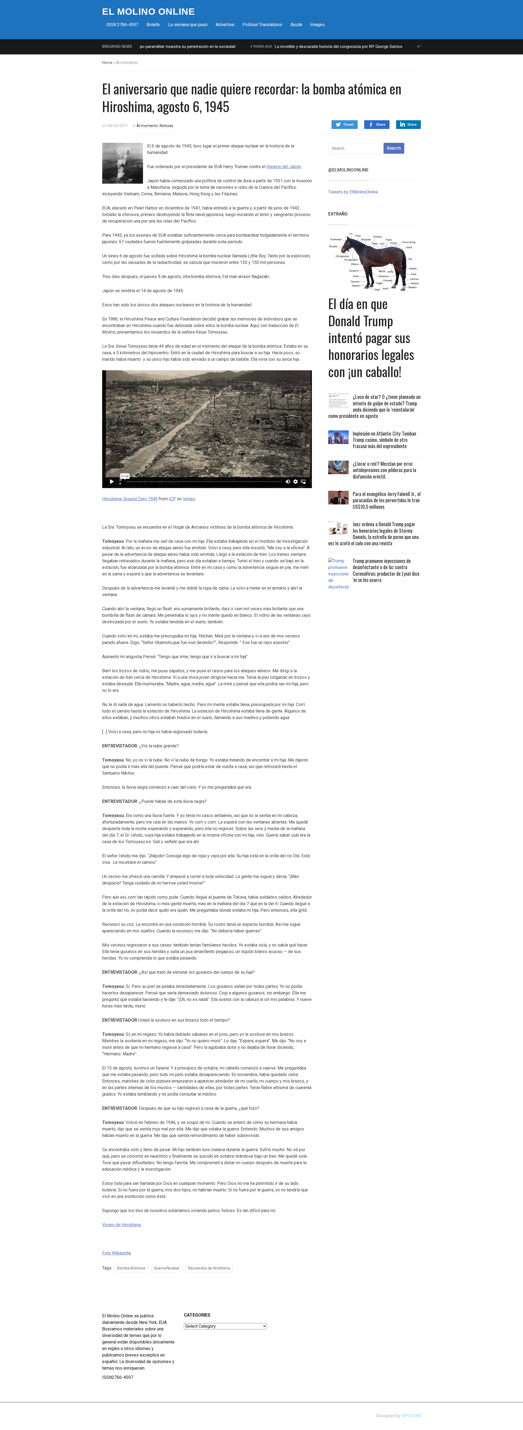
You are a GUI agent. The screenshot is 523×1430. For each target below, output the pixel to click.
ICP (172, 498)
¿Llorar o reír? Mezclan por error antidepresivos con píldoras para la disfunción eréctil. (384, 470)
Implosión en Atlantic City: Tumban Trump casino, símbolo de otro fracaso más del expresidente (384, 440)
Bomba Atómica (131, 1268)
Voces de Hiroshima (121, 1224)
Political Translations (262, 24)
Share (380, 124)
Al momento (147, 126)
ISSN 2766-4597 (122, 24)
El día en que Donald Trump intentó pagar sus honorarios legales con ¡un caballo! (371, 337)
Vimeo (189, 498)
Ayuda (296, 24)
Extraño (338, 214)
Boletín (153, 24)
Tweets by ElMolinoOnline (353, 192)
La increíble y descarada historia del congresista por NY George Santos (312, 46)
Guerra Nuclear (167, 1268)
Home (107, 62)
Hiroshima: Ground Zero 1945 (130, 498)
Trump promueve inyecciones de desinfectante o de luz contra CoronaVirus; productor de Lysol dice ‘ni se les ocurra (386, 570)
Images (317, 24)
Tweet (348, 124)
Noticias (166, 126)
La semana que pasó (188, 24)
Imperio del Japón (283, 166)
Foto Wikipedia (116, 1253)
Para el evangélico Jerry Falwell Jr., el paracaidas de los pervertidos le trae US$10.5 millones (387, 500)
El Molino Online (148, 11)
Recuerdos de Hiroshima (209, 1268)
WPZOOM (411, 1415)
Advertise (225, 24)
